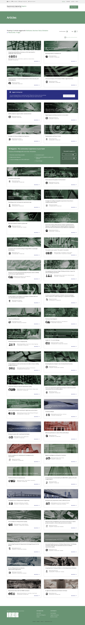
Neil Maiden (55, 56)
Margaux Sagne (35, 389)
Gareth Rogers (55, 204)
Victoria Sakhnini (28, 480)
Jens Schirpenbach (18, 572)
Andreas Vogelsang (34, 344)
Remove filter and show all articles (71, 37)
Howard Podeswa (55, 230)
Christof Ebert (17, 459)
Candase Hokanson (25, 524)
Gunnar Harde (55, 81)
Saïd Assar (64, 414)
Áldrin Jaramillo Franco (59, 414)
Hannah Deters (20, 58)
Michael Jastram (18, 548)
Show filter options (62, 31)
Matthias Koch (26, 436)
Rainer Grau (17, 252)
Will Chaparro (35, 412)
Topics (74, 7)
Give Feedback (53, 613)
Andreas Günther (29, 389)
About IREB (39, 613)
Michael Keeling (30, 412)
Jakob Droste (26, 58)
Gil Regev (59, 252)
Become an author (54, 616)
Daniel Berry (33, 480)
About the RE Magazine (41, 615)
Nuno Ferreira (65, 275)
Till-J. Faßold (55, 299)
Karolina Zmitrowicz (56, 182)
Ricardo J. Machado (71, 275)
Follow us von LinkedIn (68, 154)
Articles (63, 1)
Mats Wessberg (55, 570)
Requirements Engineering (16, 6)
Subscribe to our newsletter (68, 158)
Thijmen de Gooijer (24, 412)
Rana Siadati (23, 367)
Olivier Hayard (69, 252)
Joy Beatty (19, 524)
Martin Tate (54, 435)
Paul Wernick (27, 367)
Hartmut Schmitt (31, 58)
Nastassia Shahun (18, 138)
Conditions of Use (48, 621)
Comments (68, 1)
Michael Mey (55, 138)
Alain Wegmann (64, 252)
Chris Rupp (56, 457)
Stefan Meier (55, 481)
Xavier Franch (28, 344)
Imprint (38, 621)
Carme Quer (30, 593)
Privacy (42, 621)
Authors (72, 1)
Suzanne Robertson (21, 276)
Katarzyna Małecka (18, 300)
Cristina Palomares (24, 593)
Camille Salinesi (18, 226)
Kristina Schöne (23, 389)
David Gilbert (57, 342)
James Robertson (27, 276)
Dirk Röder (61, 342)
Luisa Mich (19, 321)
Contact (38, 616)
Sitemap (34, 621)
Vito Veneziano (32, 367)
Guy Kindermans (18, 116)
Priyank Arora (55, 366)
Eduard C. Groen (15, 58)
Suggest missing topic (69, 95)
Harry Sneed (55, 549)
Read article (36, 61)
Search (77, 1)
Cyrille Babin (17, 82)
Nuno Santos (17, 204)
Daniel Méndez (23, 344)
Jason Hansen (55, 391)
